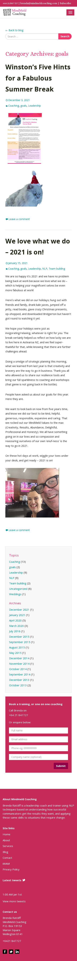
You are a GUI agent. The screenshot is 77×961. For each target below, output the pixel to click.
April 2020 (15, 620)
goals (23, 105)
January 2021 (17, 615)
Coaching (15, 12)
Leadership (34, 105)
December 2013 (19, 680)
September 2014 (19, 674)
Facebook (5, 951)
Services (8, 846)
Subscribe (65, 3)
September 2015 (19, 642)
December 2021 (19, 609)
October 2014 (18, 669)
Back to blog (14, 30)
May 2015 (15, 653)
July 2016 (14, 631)
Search (65, 36)
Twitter (11, 951)
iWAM (6, 863)
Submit (61, 766)
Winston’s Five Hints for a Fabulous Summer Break (37, 77)
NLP (44, 268)
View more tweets (14, 901)
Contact (7, 857)
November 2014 (19, 663)
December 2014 (19, 658)
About (6, 840)
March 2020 (16, 626)
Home (6, 834)
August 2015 (17, 647)
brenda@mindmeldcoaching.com (38, 3)
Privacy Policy (11, 869)
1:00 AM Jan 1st (12, 894)
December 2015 (19, 636)
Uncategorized (18, 588)
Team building (57, 268)
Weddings (15, 594)
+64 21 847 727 (10, 3)
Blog (5, 852)
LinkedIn (17, 951)
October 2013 (18, 685)
